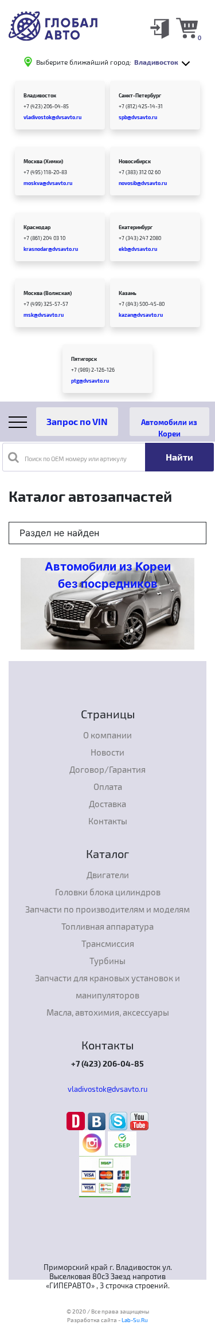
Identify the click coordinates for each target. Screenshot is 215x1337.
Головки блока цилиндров (108, 892)
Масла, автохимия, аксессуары (107, 1012)
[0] (187, 27)
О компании (107, 735)
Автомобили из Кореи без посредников (108, 575)
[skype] (119, 1120)
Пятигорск (84, 359)
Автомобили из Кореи (169, 427)
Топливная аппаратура (107, 926)
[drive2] (77, 1120)
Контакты (107, 821)
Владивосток (40, 95)
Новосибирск (135, 161)
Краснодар (37, 227)
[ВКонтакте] (98, 1120)
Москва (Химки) (43, 161)
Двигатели (108, 875)
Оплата (107, 786)
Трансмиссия (107, 943)
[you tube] (139, 1120)
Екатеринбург (136, 227)
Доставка (107, 804)
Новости (107, 752)
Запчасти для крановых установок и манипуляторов (107, 986)
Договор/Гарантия (107, 769)
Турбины (107, 960)
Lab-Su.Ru (135, 1319)
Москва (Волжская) (48, 293)
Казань (127, 293)
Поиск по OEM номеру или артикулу (76, 458)
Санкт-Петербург (140, 95)
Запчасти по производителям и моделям (107, 909)
